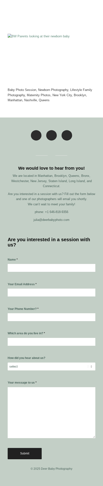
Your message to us (22, 382)
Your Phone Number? (23, 309)
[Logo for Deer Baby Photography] (43, 9)
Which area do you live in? (26, 333)
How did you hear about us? (26, 358)
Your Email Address (22, 284)
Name (13, 259)
